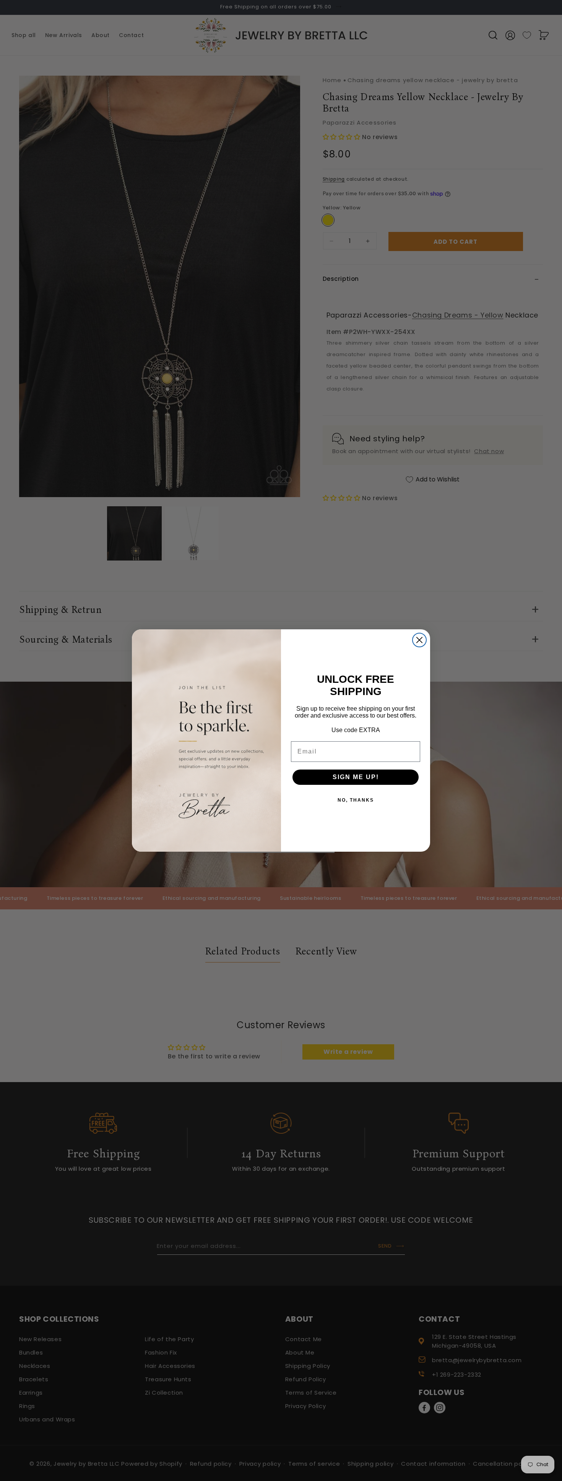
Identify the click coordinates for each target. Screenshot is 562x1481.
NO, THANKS (356, 800)
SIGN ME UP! (356, 777)
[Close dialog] (419, 640)
